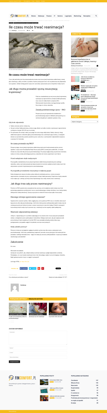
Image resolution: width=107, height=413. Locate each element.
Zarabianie (74, 380)
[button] (96, 16)
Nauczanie (74, 385)
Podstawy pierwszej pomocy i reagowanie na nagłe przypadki (26, 22)
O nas (33, 1)
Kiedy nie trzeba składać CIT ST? (58, 277)
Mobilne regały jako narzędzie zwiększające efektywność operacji (89, 87)
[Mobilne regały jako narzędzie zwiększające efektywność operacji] (75, 88)
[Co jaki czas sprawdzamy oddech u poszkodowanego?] (18, 309)
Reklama (38, 1)
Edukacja (41, 16)
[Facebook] (97, 1)
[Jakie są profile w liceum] (44, 390)
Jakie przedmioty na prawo (57, 396)
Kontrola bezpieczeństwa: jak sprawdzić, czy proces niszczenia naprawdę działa (89, 107)
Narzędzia (86, 16)
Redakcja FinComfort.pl (77, 65)
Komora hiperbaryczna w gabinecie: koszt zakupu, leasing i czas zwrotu (84, 61)
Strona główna (27, 1)
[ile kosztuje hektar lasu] (44, 382)
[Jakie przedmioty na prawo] (44, 398)
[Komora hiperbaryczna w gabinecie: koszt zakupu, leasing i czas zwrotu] (84, 47)
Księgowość (75, 395)
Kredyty (73, 403)
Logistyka (68, 16)
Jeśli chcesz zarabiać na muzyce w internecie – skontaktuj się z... (87, 78)
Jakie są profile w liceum (56, 388)
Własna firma (75, 383)
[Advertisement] (53, 8)
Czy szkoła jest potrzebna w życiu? (18, 277)
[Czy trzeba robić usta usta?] (58, 309)
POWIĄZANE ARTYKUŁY (18, 299)
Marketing (77, 16)
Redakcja (14, 30)
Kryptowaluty (75, 388)
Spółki (73, 390)
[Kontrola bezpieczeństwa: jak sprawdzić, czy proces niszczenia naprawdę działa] (75, 107)
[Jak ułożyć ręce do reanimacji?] (38, 309)
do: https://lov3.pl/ (24, 261)
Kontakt (43, 1)
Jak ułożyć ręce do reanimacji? (36, 316)
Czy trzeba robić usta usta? (55, 316)
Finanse (49, 16)
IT (54, 16)
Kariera (60, 16)
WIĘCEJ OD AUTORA (36, 299)
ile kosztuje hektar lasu (56, 380)
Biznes (33, 16)
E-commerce (75, 393)
